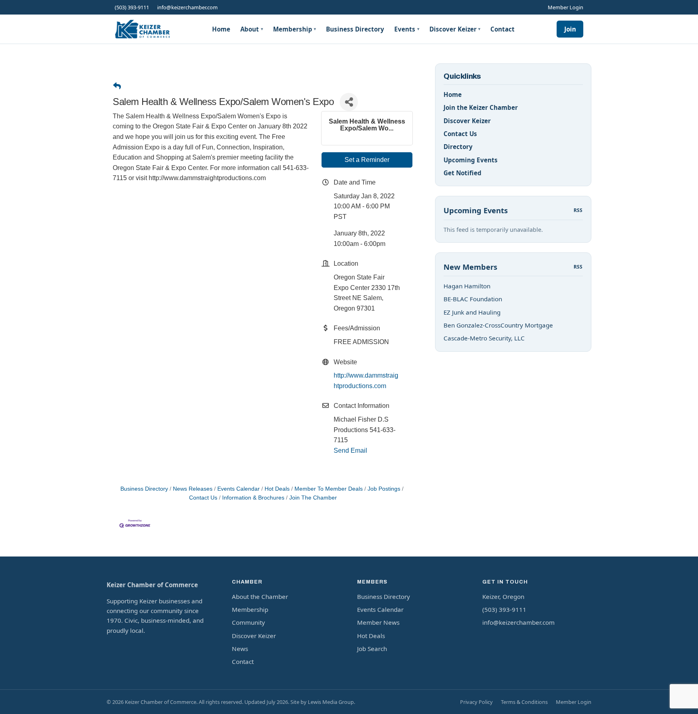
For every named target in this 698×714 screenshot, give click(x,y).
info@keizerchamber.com (187, 7)
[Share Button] (349, 102)
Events (406, 29)
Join (570, 29)
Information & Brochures (253, 498)
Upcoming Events (471, 160)
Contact (502, 29)
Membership (294, 29)
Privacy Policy (476, 702)
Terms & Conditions (524, 702)
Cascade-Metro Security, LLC (484, 338)
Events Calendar (238, 489)
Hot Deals (277, 489)
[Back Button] (117, 86)
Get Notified (462, 173)
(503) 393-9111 (132, 7)
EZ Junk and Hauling (472, 312)
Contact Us (460, 134)
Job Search (372, 649)
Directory (458, 147)
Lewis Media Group (331, 702)
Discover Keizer (455, 29)
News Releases (192, 489)
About (251, 29)
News (240, 649)
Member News (378, 622)
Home (221, 29)
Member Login (565, 7)
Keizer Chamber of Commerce (152, 585)
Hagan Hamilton (467, 286)
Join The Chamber (313, 498)
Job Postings (384, 489)
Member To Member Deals (328, 489)
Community (248, 622)
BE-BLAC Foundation (473, 299)
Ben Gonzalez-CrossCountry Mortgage (498, 325)
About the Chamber (260, 596)
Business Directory (355, 29)
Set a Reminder (367, 159)
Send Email (350, 450)
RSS (578, 210)
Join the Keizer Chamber (481, 107)
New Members (470, 267)
